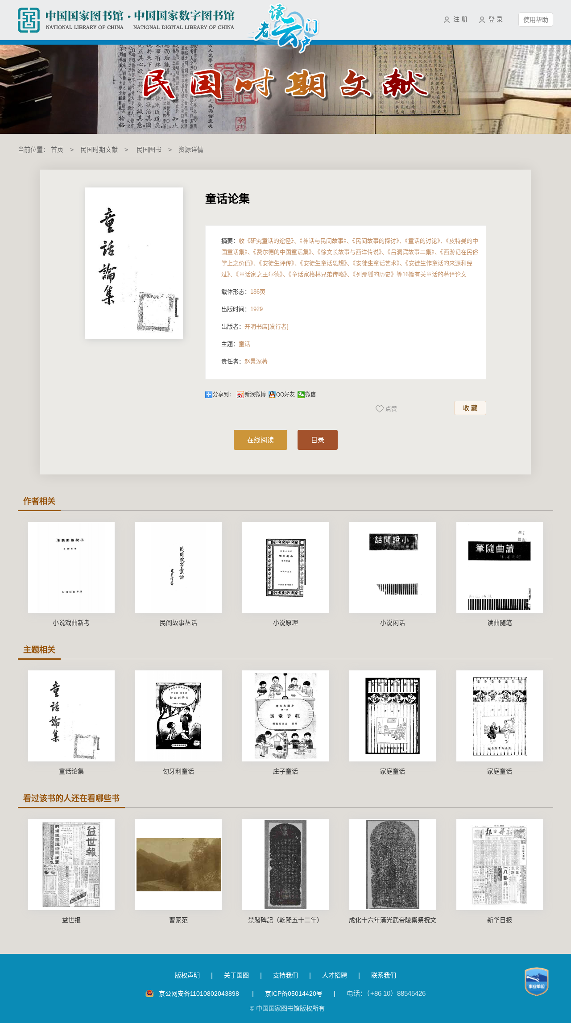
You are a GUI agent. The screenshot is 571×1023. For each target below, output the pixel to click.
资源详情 (190, 149)
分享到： (223, 394)
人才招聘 (334, 975)
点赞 (391, 408)
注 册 (460, 19)
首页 (57, 149)
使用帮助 (535, 19)
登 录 (495, 19)
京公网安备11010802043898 (200, 993)
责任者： (244, 361)
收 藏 (470, 408)
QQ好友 (285, 394)
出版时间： (242, 309)
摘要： (349, 257)
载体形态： (243, 291)
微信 (310, 394)
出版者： (255, 326)
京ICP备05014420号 (294, 993)
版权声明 (187, 975)
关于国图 (236, 975)
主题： (235, 344)
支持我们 (285, 975)
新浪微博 (255, 394)
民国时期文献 (99, 149)
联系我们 (383, 975)
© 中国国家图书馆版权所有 (287, 1008)
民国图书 (149, 149)
